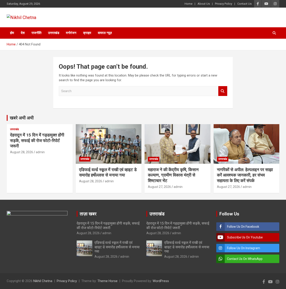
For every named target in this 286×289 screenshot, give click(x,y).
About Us (204, 3)
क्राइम (87, 33)
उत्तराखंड (53, 33)
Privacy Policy (223, 3)
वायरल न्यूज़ (105, 33)
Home (188, 3)
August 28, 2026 (21, 152)
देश (23, 33)
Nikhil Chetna (42, 281)
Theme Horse (107, 281)
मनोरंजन (71, 33)
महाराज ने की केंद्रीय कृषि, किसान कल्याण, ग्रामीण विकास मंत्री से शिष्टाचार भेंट (173, 175)
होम (12, 33)
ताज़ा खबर (88, 214)
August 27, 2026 (159, 187)
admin (40, 152)
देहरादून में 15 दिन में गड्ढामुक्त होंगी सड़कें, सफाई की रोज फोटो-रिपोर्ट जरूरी (37, 140)
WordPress (161, 281)
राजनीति (36, 33)
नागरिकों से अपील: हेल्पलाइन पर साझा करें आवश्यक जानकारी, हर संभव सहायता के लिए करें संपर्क (245, 175)
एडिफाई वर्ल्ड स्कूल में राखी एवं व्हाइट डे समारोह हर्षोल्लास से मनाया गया (108, 172)
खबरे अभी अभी (22, 118)
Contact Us (244, 3)
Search (222, 91)
